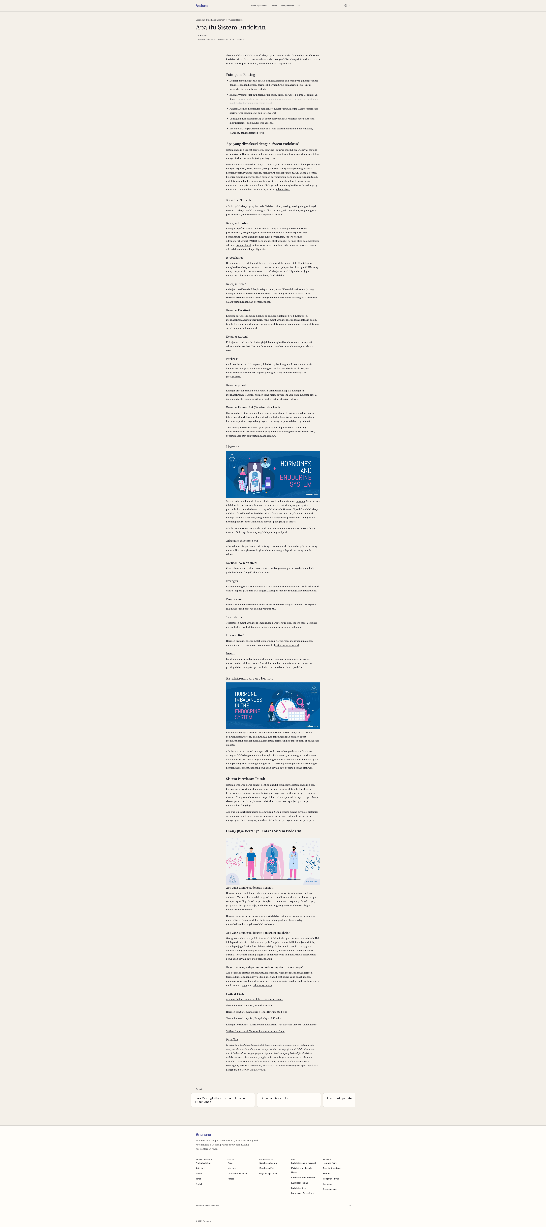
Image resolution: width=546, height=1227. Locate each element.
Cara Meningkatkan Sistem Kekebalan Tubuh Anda (220, 1100)
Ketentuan (328, 1184)
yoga (244, 985)
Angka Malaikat (203, 1163)
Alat (299, 6)
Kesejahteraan (287, 6)
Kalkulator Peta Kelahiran (303, 1177)
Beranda (200, 19)
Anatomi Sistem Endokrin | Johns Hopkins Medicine (254, 999)
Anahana (202, 5)
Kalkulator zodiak (299, 1182)
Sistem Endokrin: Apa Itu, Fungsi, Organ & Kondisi (253, 1018)
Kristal (199, 1184)
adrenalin (231, 346)
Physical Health (235, 19)
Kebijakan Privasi (331, 1178)
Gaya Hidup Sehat (268, 1173)
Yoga (230, 1163)
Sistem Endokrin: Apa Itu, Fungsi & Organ (249, 1005)
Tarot (198, 1178)
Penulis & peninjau (332, 1168)
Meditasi (232, 1168)
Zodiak (199, 1173)
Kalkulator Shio (298, 1188)
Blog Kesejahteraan (215, 19)
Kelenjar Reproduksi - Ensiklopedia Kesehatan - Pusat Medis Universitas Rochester (271, 1024)
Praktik (274, 6)
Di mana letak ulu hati (275, 1098)
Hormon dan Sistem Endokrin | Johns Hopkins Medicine (256, 1011)
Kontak (326, 1173)
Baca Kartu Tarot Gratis (302, 1193)
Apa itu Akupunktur (340, 1098)
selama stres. (283, 189)
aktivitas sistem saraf (287, 645)
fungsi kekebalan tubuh (257, 572)
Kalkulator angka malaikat (303, 1163)
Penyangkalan (330, 1189)
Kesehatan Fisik (267, 1168)
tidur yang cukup (262, 985)
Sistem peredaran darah (239, 784)
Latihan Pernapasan (237, 1173)
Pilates (231, 1178)
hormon (300, 501)
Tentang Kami (330, 1163)
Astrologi (200, 1168)
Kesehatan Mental (268, 1163)
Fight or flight (243, 245)
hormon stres (255, 271)
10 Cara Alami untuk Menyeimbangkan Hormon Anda (255, 1031)
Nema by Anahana (259, 6)
